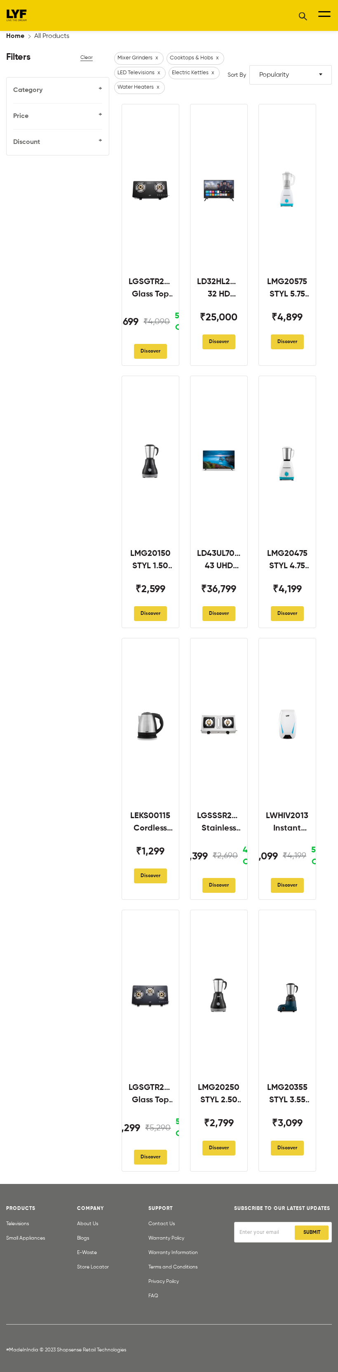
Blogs (83, 1238)
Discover (150, 351)
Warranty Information (173, 1252)
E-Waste (87, 1252)
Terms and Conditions (172, 1267)
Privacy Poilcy (163, 1281)
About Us (87, 1223)
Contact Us (161, 1223)
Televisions (17, 1223)
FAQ (153, 1296)
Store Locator (93, 1267)
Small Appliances (25, 1238)
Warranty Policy (166, 1238)
